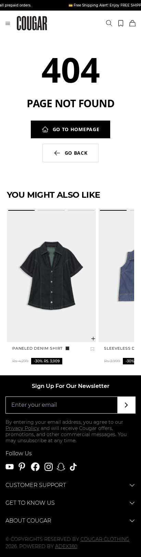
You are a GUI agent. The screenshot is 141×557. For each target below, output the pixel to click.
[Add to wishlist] (92, 349)
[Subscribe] (126, 405)
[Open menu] (7, 23)
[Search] (109, 23)
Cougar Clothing (104, 539)
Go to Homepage (76, 129)
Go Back (76, 153)
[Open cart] (132, 23)
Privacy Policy (22, 428)
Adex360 (66, 546)
